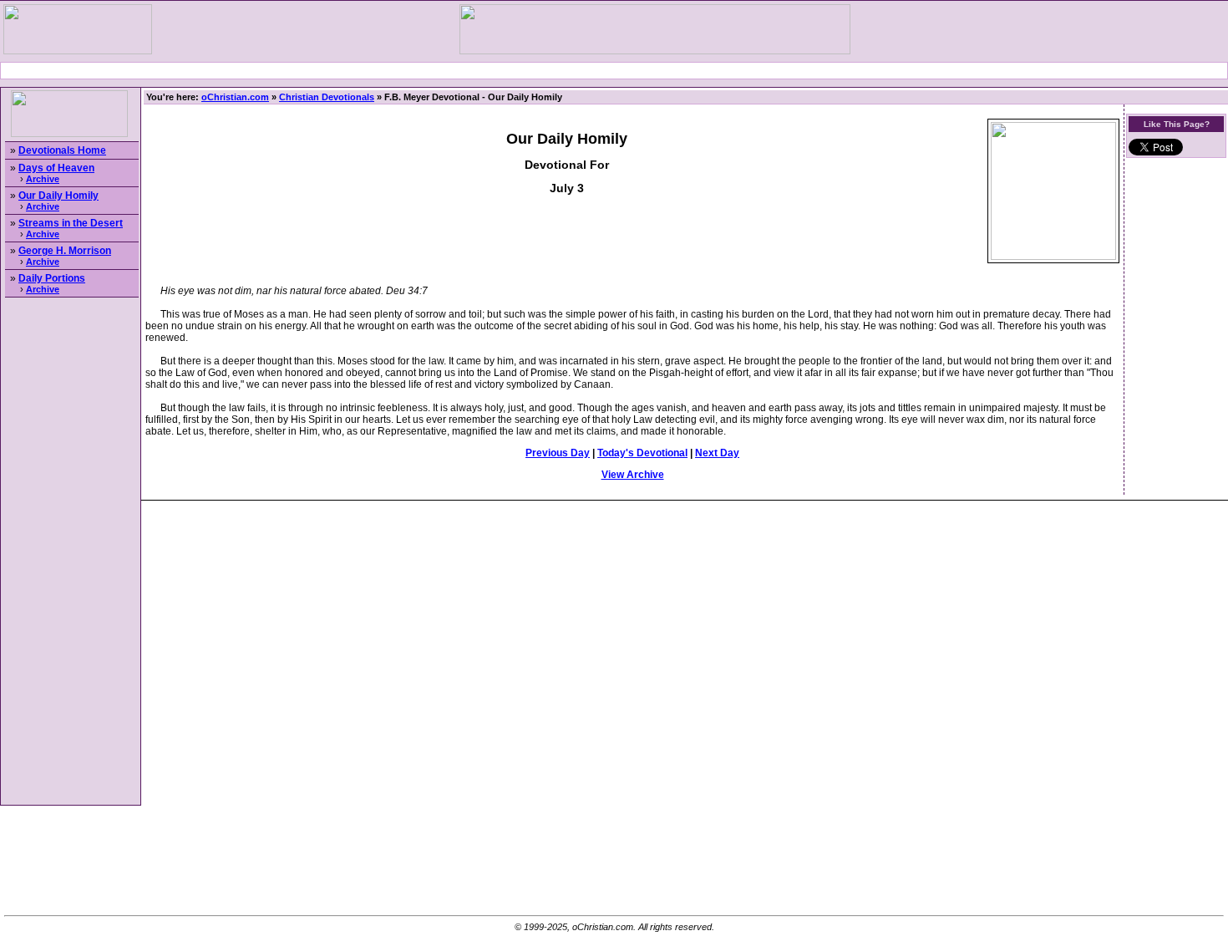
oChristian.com (235, 97)
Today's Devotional (642, 453)
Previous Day (557, 453)
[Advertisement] (614, 70)
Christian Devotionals (326, 97)
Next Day (717, 453)
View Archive (632, 475)
